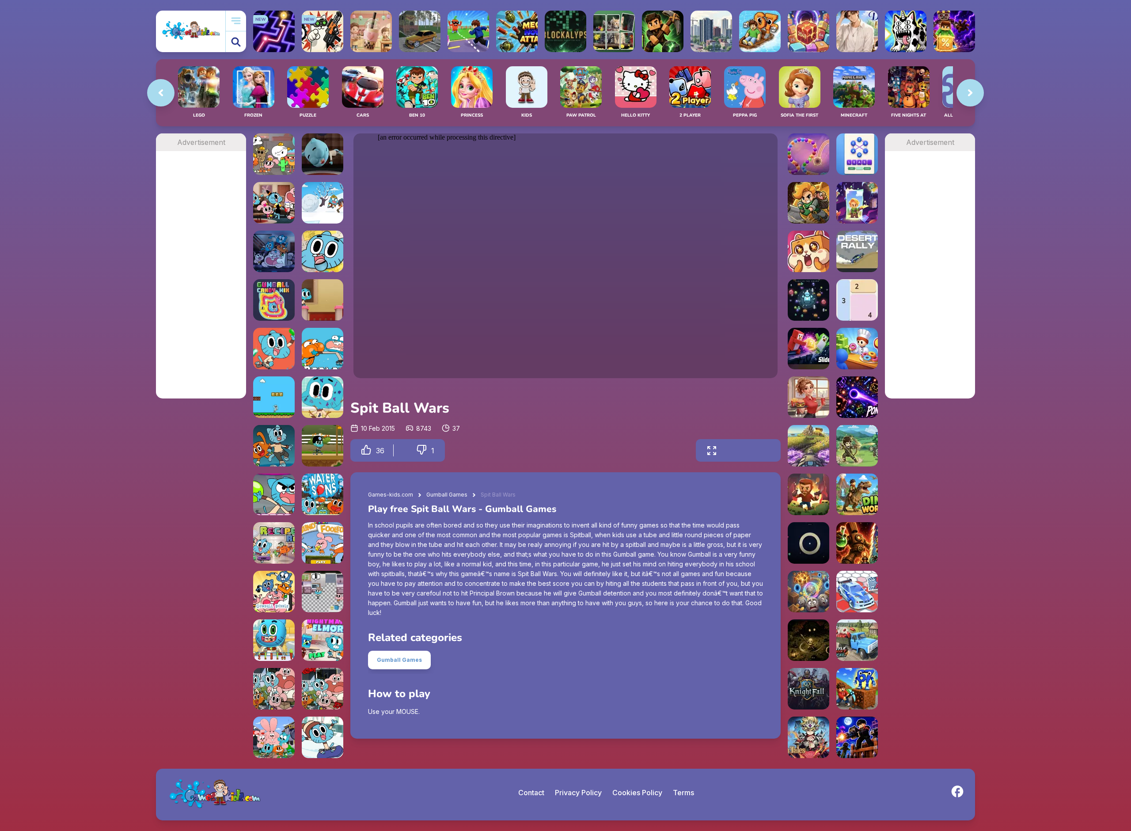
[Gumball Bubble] (274, 591)
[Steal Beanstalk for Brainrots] (808, 203)
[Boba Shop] (371, 31)
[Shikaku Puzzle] (857, 300)
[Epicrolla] (808, 591)
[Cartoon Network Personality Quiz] (322, 203)
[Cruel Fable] (808, 640)
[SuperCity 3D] (711, 31)
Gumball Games (446, 494)
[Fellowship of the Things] (322, 591)
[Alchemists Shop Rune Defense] (857, 543)
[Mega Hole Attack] (517, 31)
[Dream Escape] (322, 154)
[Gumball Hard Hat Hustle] (274, 154)
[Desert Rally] (857, 251)
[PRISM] (808, 543)
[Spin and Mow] (808, 446)
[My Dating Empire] (857, 31)
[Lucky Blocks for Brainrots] (954, 31)
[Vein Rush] (662, 31)
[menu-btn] (236, 21)
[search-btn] (236, 41)
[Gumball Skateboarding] (322, 446)
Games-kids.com (390, 494)
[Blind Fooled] (322, 543)
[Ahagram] (857, 154)
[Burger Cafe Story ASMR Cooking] (808, 397)
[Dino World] (857, 494)
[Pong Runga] (857, 397)
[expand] (711, 450)
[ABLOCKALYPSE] (565, 31)
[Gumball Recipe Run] (274, 543)
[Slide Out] (808, 348)
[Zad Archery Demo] (857, 446)
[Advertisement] (200, 283)
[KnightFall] (808, 689)
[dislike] (421, 450)
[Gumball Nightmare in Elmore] (322, 640)
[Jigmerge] (614, 31)
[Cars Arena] (857, 591)
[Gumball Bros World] (274, 397)
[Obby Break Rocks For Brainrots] (857, 689)
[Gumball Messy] (322, 397)
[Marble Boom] (808, 154)
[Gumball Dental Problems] (274, 640)
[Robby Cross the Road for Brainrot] (468, 31)
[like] (366, 450)
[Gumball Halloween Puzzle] (274, 203)
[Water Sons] (322, 494)
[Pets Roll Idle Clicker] (808, 251)
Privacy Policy (578, 792)
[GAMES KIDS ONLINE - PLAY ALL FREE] (190, 31)
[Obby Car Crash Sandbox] (419, 31)
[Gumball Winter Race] (322, 737)
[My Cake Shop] (857, 348)
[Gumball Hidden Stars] (322, 251)
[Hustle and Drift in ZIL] (857, 640)
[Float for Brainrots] (760, 31)
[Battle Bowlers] (274, 494)
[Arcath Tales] (808, 737)
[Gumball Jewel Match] (274, 348)
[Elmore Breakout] (322, 300)
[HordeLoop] (808, 300)
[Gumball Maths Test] (322, 689)
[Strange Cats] (905, 31)
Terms (683, 792)
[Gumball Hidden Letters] (274, 737)
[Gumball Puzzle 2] (274, 689)
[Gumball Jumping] (322, 348)
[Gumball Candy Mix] (274, 300)
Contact (531, 792)
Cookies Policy (637, 792)
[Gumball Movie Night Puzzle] (274, 251)
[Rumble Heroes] (857, 203)
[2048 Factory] (808, 31)
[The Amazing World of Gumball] (274, 446)
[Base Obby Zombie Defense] (857, 737)
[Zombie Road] (808, 494)
